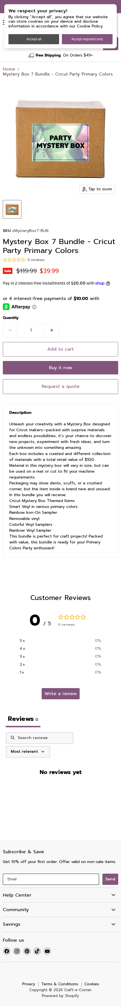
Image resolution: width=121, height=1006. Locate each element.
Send (110, 879)
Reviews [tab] (23, 719)
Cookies (91, 984)
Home (9, 69)
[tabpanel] (60, 783)
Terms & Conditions (59, 984)
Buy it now (60, 367)
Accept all (33, 39)
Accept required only (87, 39)
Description (20, 413)
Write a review (60, 693)
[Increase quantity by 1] (52, 330)
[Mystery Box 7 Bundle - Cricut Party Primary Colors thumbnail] (12, 209)
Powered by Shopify (60, 995)
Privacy (28, 984)
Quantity (11, 318)
